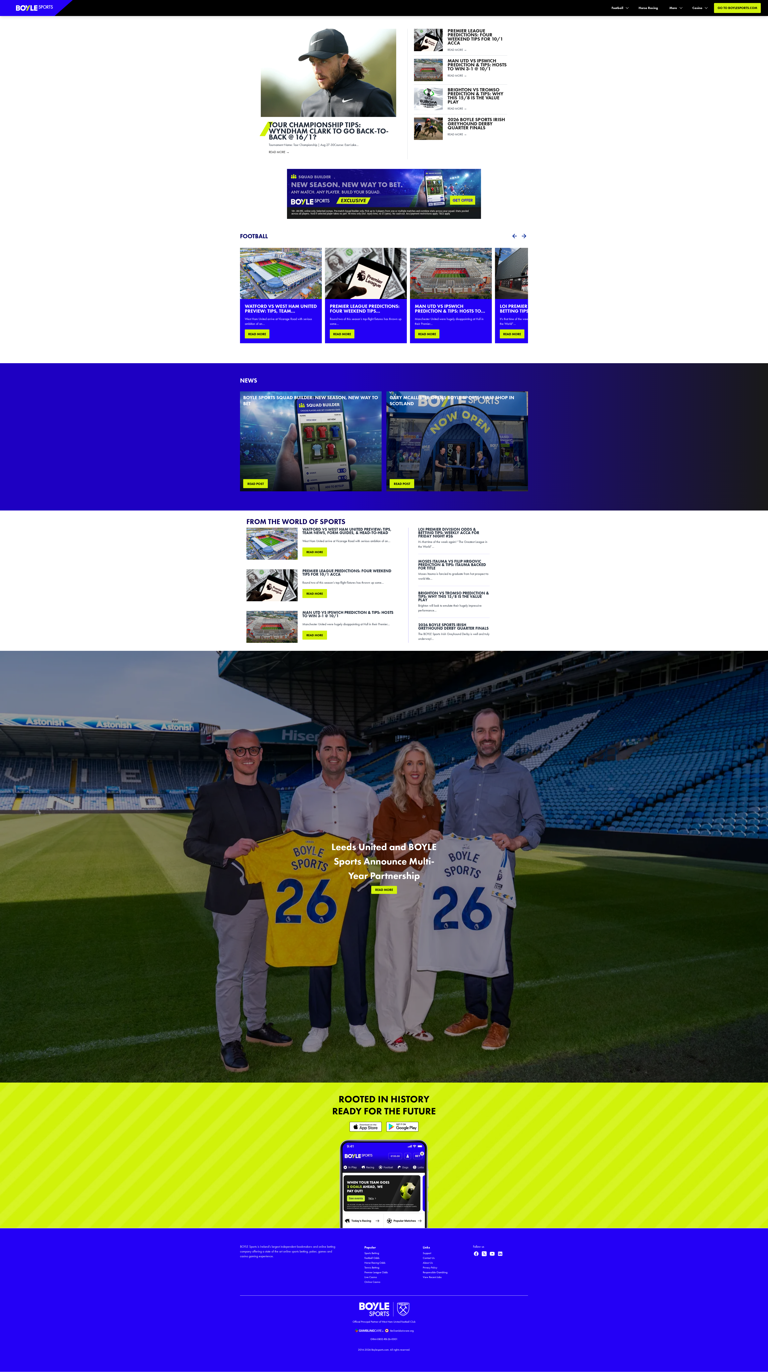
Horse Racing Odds (374, 1262)
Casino (697, 8)
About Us (428, 1262)
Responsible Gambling (435, 1272)
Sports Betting (371, 1253)
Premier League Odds (376, 1272)
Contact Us (429, 1258)
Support (427, 1253)
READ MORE (257, 334)
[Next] (524, 236)
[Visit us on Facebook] (476, 1254)
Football (617, 8)
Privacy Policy (430, 1267)
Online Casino (372, 1282)
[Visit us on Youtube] (492, 1254)
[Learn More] (366, 1127)
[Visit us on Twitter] (484, 1254)
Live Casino (370, 1277)
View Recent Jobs (432, 1277)
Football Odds (371, 1258)
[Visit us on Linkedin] (500, 1254)
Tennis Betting (371, 1267)
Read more (314, 552)
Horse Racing (648, 8)
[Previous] (514, 236)
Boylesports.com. (380, 1349)
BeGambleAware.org (402, 1330)
